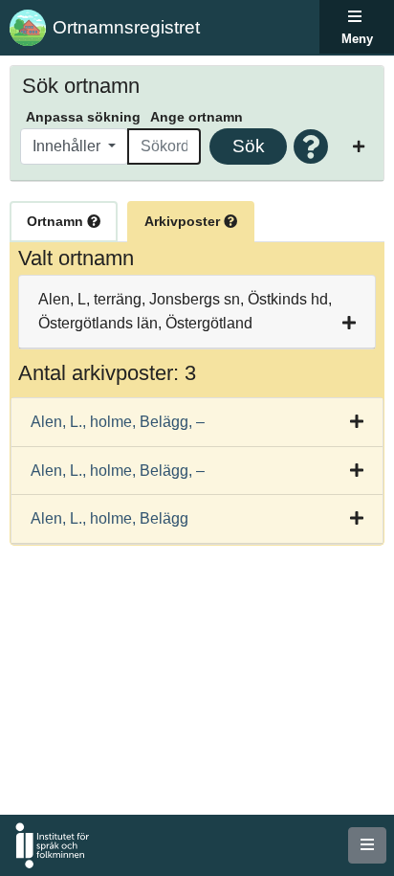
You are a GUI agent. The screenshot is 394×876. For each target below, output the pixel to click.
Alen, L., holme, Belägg (109, 518)
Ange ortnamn (196, 116)
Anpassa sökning (83, 116)
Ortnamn (57, 221)
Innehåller (68, 146)
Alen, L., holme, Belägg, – (118, 422)
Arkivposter (184, 221)
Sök (248, 146)
